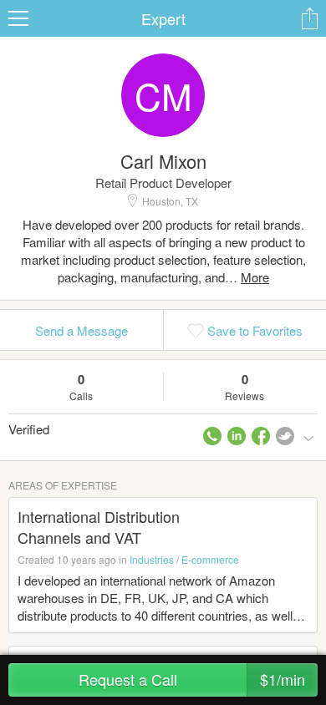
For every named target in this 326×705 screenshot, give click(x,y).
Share (309, 18)
